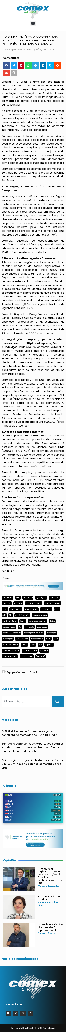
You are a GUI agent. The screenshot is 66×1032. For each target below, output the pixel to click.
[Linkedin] (8, 1013)
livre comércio (37, 639)
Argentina (18, 603)
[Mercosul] (40, 656)
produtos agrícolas (10, 644)
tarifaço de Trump (9, 656)
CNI (10, 615)
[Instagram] (23, 1013)
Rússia (24, 644)
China (56, 609)
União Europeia (26, 656)
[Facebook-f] (30, 1013)
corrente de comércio (37, 621)
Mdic (56, 639)
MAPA (48, 639)
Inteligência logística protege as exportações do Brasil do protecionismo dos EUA (50, 876)
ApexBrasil (6, 603)
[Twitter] (15, 1013)
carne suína (46, 609)
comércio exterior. (9, 621)
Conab (23, 621)
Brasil (4, 609)
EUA (19, 627)
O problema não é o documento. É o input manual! (50, 927)
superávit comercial (10, 650)
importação (51, 633)
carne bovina (15, 609)
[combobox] (26, 701)
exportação (29, 627)
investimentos (22, 639)
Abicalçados (7, 597)
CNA (4, 615)
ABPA (18, 597)
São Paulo (44, 650)
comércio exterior (22, 615)
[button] (33, 23)
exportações (42, 627)
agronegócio (41, 597)
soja (40, 644)
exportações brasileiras (33, 633)
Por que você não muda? (49, 898)
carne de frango (31, 609)
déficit (52, 621)
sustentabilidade (29, 650)
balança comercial (33, 603)
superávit (49, 644)
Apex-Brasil (54, 597)
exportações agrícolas (11, 633)
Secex (32, 644)
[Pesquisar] (58, 701)
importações (7, 639)
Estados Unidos (8, 627)
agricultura (28, 597)
